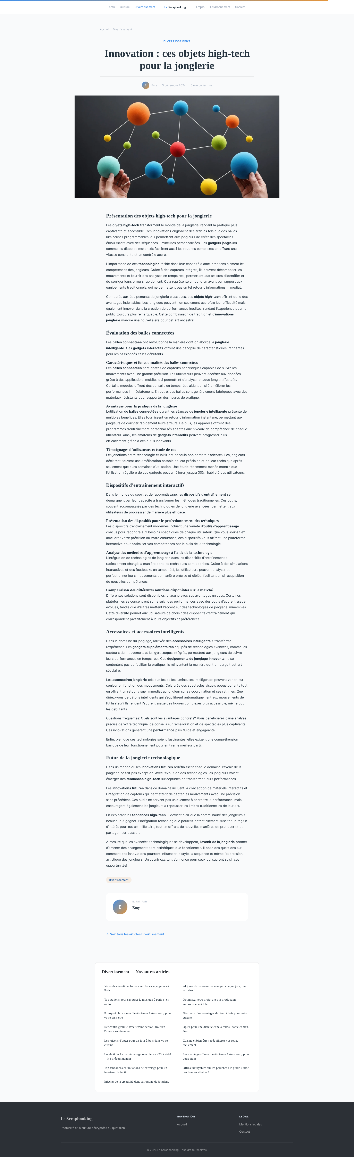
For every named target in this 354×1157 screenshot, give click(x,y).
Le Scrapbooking (77, 1118)
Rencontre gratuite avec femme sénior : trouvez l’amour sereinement (134, 1029)
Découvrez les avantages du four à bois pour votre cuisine (215, 1015)
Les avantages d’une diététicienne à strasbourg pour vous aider (216, 1056)
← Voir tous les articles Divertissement (135, 934)
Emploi (200, 7)
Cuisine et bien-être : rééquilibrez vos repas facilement (210, 1043)
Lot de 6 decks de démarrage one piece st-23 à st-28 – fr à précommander (137, 1056)
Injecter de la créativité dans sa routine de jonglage (136, 1081)
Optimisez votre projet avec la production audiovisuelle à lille (209, 1002)
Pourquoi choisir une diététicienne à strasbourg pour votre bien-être (137, 1015)
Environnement (220, 7)
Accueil (104, 29)
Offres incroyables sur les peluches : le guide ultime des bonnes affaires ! (216, 1070)
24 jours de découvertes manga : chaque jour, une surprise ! (214, 988)
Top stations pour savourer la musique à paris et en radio (136, 1002)
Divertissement (145, 7)
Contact (244, 1131)
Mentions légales (250, 1124)
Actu (112, 7)
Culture (125, 7)
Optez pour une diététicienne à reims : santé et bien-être (216, 1029)
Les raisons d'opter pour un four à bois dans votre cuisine (136, 1043)
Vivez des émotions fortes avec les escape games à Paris (136, 988)
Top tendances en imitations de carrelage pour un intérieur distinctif (135, 1070)
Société (240, 7)
